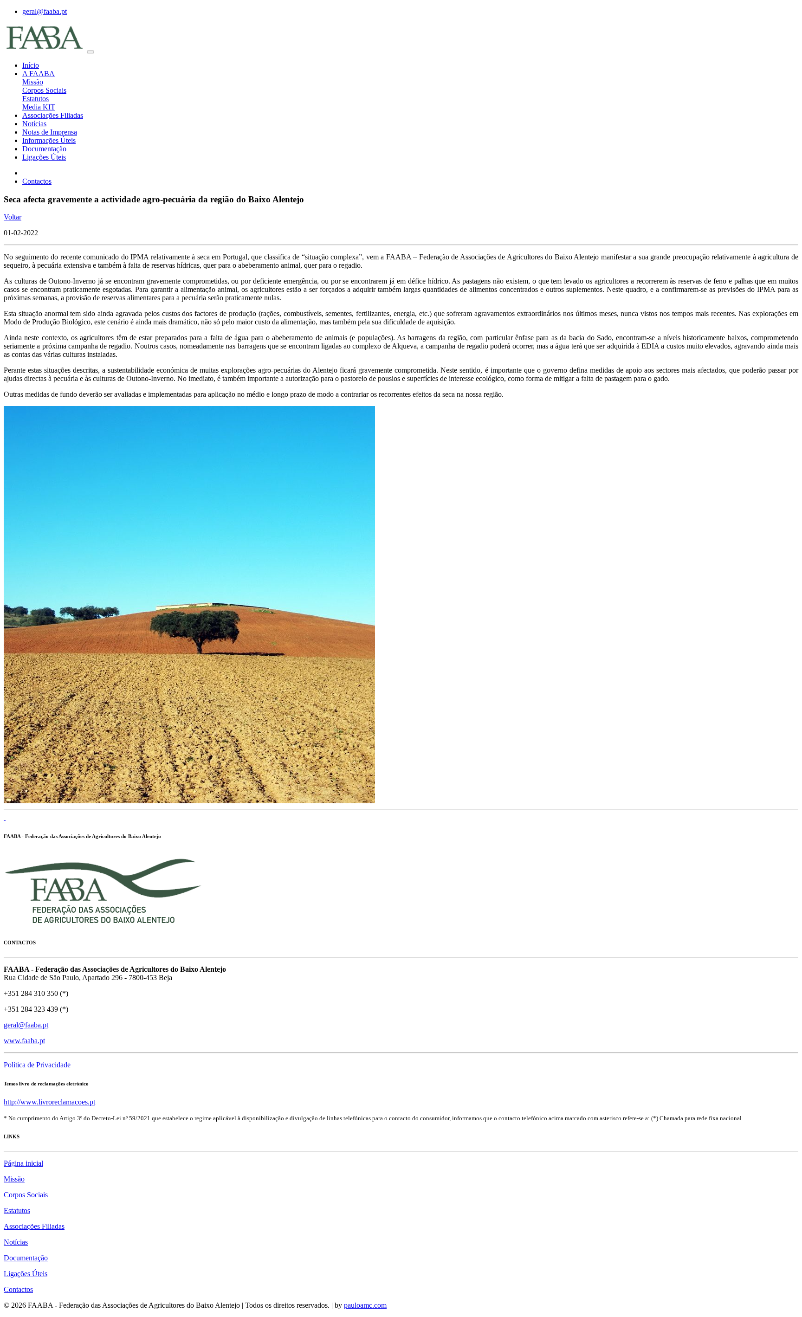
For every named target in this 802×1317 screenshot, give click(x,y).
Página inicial (23, 1163)
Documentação (44, 149)
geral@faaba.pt (44, 11)
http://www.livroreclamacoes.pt (49, 1102)
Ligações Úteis (44, 157)
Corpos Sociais (44, 90)
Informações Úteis (49, 140)
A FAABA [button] (38, 73)
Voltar (12, 217)
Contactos (37, 181)
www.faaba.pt (24, 1041)
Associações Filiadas (52, 115)
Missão (32, 82)
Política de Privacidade (37, 1065)
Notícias (34, 124)
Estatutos (35, 99)
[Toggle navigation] (90, 52)
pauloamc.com (365, 1305)
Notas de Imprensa (49, 132)
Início (30, 65)
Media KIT (38, 107)
